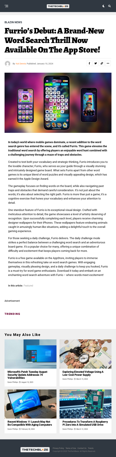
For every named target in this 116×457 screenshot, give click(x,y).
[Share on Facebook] (89, 63)
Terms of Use (71, 448)
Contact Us (81, 448)
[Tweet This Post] (95, 63)
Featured (28, 286)
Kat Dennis (21, 63)
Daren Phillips (13, 382)
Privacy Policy (58, 448)
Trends (90, 448)
